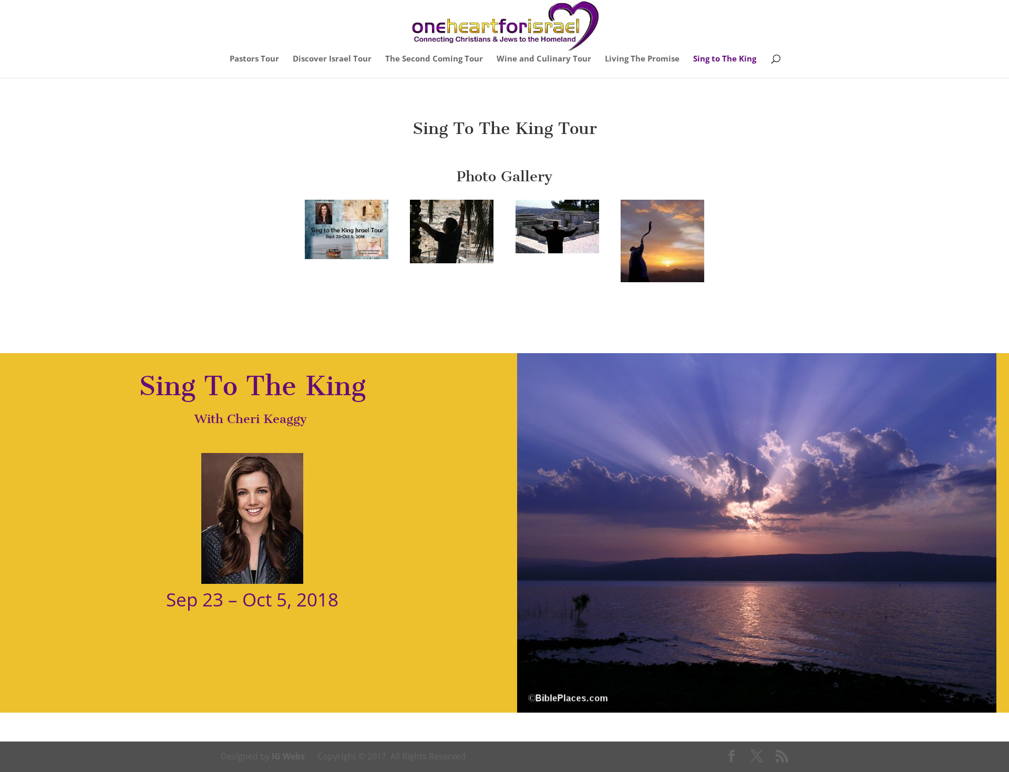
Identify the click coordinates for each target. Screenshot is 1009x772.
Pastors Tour (254, 59)
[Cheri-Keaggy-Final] (346, 259)
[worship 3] (662, 282)
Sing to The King (724, 59)
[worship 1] (451, 263)
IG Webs (288, 756)
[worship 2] (557, 253)
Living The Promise (642, 59)
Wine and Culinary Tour (544, 59)
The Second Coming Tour (434, 59)
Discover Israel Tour (332, 59)
